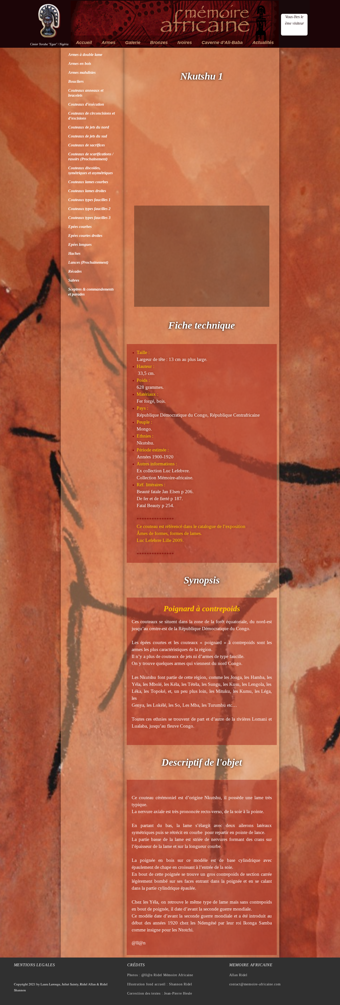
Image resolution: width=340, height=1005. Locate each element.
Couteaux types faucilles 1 (89, 200)
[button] (139, 150)
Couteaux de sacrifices (86, 145)
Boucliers (76, 81)
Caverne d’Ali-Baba (222, 42)
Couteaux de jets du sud (87, 136)
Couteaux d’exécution (86, 104)
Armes (108, 42)
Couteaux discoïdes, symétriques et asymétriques (90, 170)
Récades (75, 271)
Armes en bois (79, 63)
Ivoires (184, 42)
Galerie (132, 42)
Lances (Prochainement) (88, 262)
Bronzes (159, 42)
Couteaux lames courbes (88, 182)
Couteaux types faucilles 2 (89, 209)
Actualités (263, 42)
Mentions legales (34, 965)
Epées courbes (80, 226)
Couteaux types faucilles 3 (89, 218)
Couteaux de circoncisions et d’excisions (91, 115)
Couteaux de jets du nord (88, 127)
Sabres (73, 280)
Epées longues (80, 244)
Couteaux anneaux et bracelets (85, 92)
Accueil (84, 42)
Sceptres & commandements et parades (91, 291)
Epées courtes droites (85, 235)
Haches (74, 253)
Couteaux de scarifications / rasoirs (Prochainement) (90, 156)
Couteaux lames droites (87, 191)
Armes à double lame (85, 54)
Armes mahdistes (82, 72)
